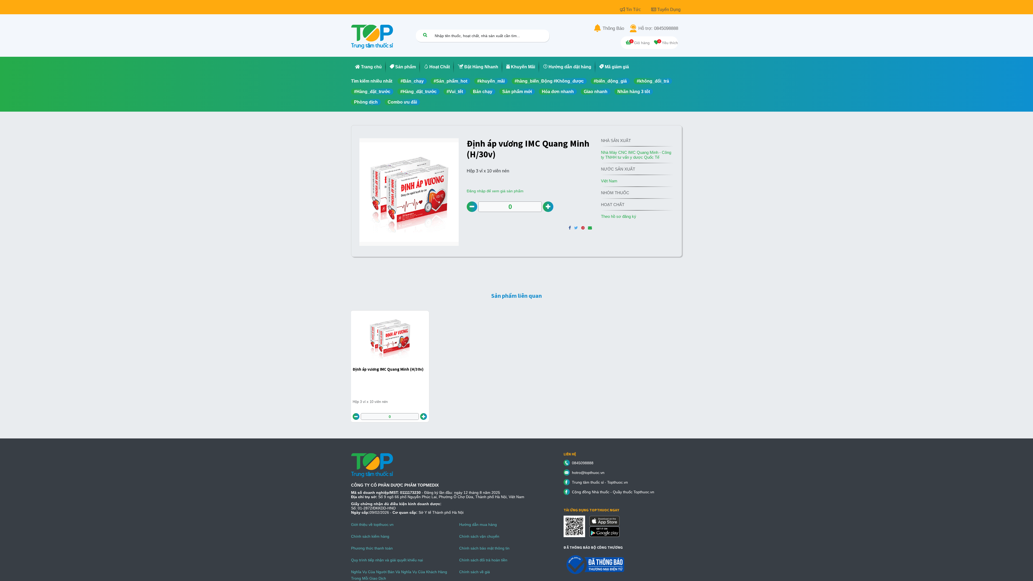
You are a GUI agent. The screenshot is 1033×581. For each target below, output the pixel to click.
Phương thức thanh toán (372, 548)
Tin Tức (634, 9)
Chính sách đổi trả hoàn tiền (483, 560)
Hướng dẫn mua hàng (478, 524)
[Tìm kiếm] (425, 35)
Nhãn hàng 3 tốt (633, 91)
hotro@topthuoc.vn (588, 472)
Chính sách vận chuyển (479, 536)
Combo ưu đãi (402, 102)
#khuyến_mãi (491, 81)
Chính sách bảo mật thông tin (484, 548)
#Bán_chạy (412, 81)
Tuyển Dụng (669, 9)
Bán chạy (482, 91)
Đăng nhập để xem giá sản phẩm (495, 191)
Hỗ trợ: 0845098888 (658, 28)
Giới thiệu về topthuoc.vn (372, 524)
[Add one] (548, 206)
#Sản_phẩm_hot (450, 81)
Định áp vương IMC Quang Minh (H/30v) (388, 369)
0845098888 (582, 463)
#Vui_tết (455, 91)
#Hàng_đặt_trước (372, 91)
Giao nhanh (595, 91)
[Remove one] (472, 206)
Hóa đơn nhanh (558, 91)
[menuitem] (368, 67)
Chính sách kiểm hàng (370, 536)
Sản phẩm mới (517, 91)
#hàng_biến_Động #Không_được (549, 81)
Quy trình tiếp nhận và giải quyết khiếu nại (387, 560)
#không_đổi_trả (653, 81)
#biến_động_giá (610, 81)
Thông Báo (613, 28)
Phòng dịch (366, 102)
